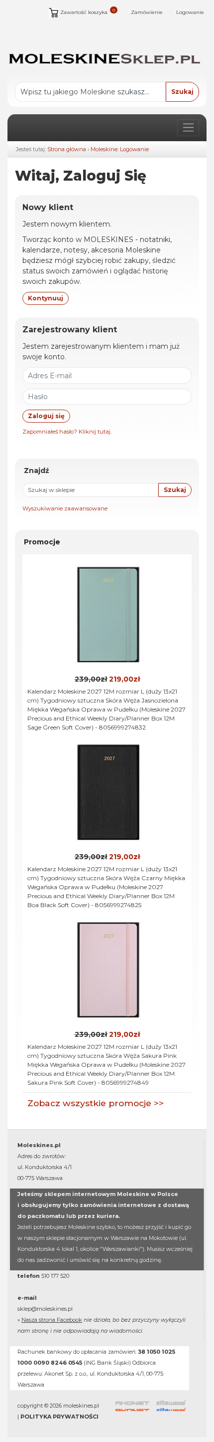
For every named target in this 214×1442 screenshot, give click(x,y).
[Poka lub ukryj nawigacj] (188, 127)
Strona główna (66, 149)
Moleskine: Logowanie (120, 149)
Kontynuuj (45, 298)
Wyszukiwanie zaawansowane (64, 508)
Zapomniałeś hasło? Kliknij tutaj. (66, 431)
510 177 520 (55, 1275)
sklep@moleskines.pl (45, 1308)
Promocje (42, 541)
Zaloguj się (46, 416)
